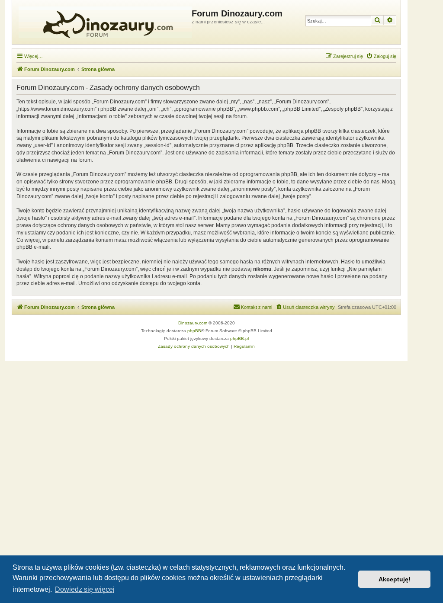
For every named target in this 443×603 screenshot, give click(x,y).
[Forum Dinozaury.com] (103, 22)
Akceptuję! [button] (395, 579)
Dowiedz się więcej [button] (85, 589)
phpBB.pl (239, 338)
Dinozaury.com (192, 323)
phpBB (194, 330)
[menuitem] (381, 56)
